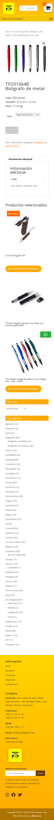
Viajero (8, 635)
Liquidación (13, 612)
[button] (43, 43)
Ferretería (10, 487)
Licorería (9, 528)
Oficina (15, 146)
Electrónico (10, 477)
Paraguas (10, 576)
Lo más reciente (13, 542)
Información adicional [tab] (20, 159)
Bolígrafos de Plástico (18, 445)
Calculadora (11, 454)
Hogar (8, 500)
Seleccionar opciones (23, 269)
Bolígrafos (24, 31)
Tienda (15, 31)
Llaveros (9, 537)
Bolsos (8, 450)
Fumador (9, 491)
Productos (10, 675)
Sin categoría (11, 599)
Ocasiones (10, 551)
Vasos (8, 630)
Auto (7, 433)
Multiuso (9, 546)
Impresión (10, 679)
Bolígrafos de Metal (17, 441)
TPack (11, 617)
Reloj (7, 595)
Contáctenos (11, 684)
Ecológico (10, 473)
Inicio (7, 31)
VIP (7, 639)
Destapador (11, 468)
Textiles (9, 626)
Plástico (9, 581)
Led (7, 523)
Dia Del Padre (14, 554)
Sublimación (11, 621)
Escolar (8, 482)
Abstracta (36, 816)
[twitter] (20, 795)
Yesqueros (10, 644)
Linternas (9, 533)
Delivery (11, 607)
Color (9, 116)
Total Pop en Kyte (14, 741)
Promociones (11, 590)
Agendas (9, 424)
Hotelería (9, 505)
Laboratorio (11, 519)
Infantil (8, 510)
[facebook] (13, 795)
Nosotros (10, 670)
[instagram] (7, 795)
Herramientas (12, 496)
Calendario (13, 567)
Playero (9, 585)
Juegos (8, 514)
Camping (9, 459)
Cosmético (10, 464)
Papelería (9, 572)
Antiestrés (10, 428)
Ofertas (9, 559)
